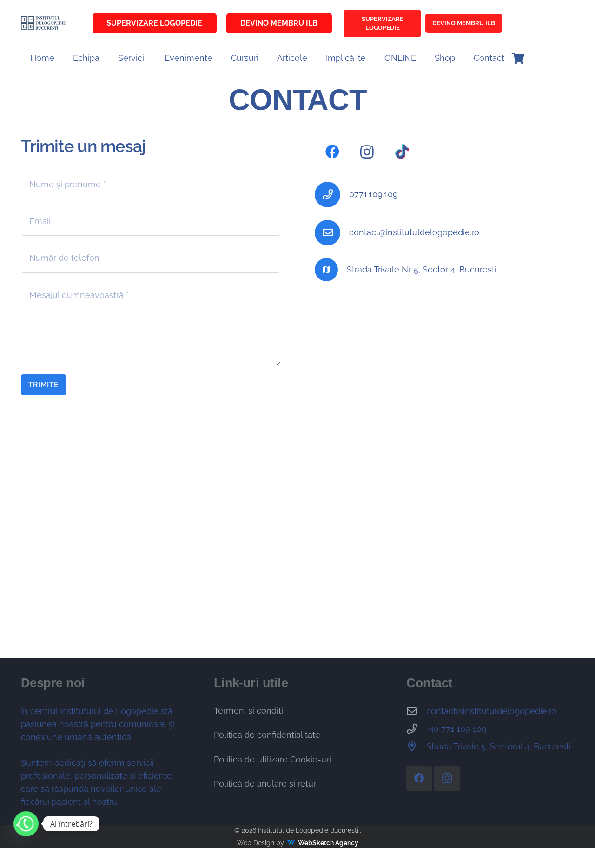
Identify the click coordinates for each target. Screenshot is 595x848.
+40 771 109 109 (456, 729)
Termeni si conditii (249, 711)
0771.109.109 (373, 194)
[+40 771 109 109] (416, 729)
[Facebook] (332, 151)
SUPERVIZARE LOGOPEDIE (382, 23)
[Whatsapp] (26, 823)
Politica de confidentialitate (267, 735)
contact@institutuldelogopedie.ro (414, 232)
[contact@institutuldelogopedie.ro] (332, 232)
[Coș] (518, 58)
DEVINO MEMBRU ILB (463, 23)
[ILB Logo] (43, 23)
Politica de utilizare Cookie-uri (272, 759)
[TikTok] (401, 151)
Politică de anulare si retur (265, 783)
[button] (151, 58)
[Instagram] (367, 151)
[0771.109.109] (332, 194)
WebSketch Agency (328, 843)
